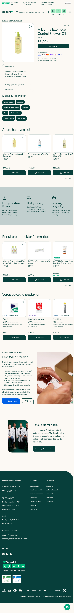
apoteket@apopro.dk (10, 535)
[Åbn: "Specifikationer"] (18, 89)
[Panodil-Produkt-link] (14, 319)
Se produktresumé (7, 326)
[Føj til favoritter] (30, 26)
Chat (4, 516)
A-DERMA (66, 25)
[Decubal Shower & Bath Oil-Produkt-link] (39, 154)
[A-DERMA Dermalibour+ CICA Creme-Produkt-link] (39, 262)
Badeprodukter (17, 20)
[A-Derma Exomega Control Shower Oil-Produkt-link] (14, 154)
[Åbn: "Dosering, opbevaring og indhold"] (18, 85)
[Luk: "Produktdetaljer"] (18, 67)
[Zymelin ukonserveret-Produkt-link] (39, 319)
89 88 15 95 (9, 498)
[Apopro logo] (7, 12)
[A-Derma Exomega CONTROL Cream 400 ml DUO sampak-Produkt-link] (14, 262)
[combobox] (32, 12)
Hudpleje (5, 20)
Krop (10, 20)
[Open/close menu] (70, 12)
